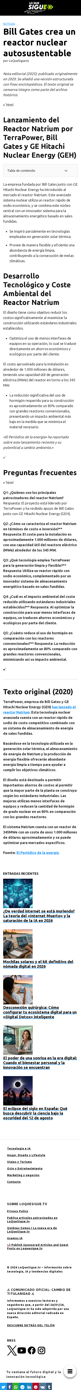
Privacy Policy (17, 1211)
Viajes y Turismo (19, 1161)
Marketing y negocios (23, 1175)
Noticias (9, 23)
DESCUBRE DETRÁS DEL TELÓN (31, 1325)
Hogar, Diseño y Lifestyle (26, 1155)
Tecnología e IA (19, 1148)
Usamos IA (15, 1238)
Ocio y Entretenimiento (25, 1168)
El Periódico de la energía (38, 853)
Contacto (14, 1181)
